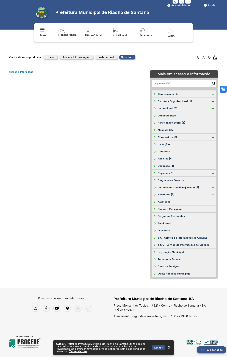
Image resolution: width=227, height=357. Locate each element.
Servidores (164, 223)
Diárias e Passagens (170, 209)
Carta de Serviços (168, 266)
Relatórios (166, 194)
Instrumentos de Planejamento (178, 187)
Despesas (166, 165)
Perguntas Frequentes (171, 216)
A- (175, 2)
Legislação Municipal (171, 252)
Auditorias (164, 201)
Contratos (164, 151)
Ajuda (211, 5)
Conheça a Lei (168, 93)
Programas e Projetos (171, 180)
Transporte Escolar (169, 259)
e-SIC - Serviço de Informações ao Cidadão (184, 244)
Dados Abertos (167, 115)
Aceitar (158, 347)
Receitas (165, 158)
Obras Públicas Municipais (174, 273)
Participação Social (171, 122)
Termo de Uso (78, 351)
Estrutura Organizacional (175, 101)
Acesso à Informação (76, 57)
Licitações (164, 144)
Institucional (106, 57)
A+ (188, 2)
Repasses (165, 173)
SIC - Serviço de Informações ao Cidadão (182, 237)
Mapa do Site (166, 129)
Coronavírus (167, 137)
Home (50, 57)
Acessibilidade (180, 5)
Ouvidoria (164, 230)
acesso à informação (21, 71)
